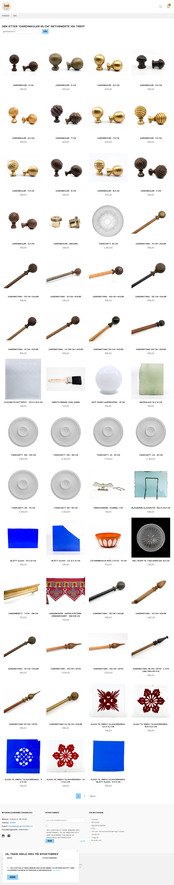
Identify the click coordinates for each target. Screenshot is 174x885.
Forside (94, 819)
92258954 (13, 823)
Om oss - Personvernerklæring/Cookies (107, 831)
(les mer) (56, 870)
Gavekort (95, 834)
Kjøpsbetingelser (98, 825)
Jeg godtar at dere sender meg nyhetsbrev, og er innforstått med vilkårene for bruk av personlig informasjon (63, 834)
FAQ (93, 828)
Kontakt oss (96, 840)
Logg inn (95, 837)
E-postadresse (50, 858)
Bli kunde (95, 822)
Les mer (82, 841)
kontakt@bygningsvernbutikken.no (20, 826)
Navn (9, 858)
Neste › (93, 796)
